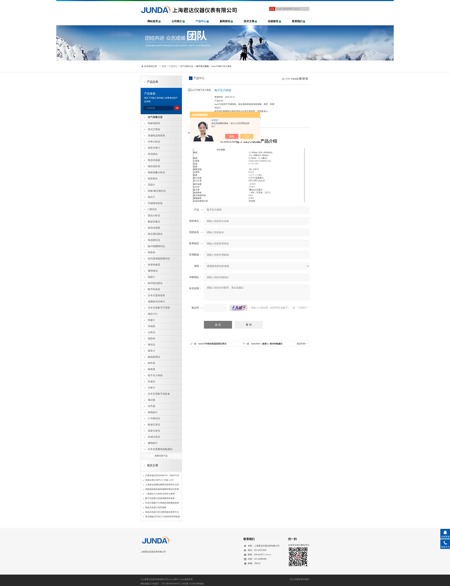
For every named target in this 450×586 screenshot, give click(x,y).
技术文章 (249, 21)
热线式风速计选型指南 (155, 507)
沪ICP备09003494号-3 (171, 583)
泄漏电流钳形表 (156, 135)
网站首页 (152, 21)
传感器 (151, 326)
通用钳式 (153, 271)
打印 (288, 79)
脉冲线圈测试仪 (156, 246)
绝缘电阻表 (154, 123)
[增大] (306, 78)
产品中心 (201, 21)
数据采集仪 (154, 221)
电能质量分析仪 (156, 172)
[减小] (300, 78)
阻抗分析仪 (154, 215)
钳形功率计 (154, 148)
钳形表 (151, 252)
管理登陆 (199, 583)
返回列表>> (302, 343)
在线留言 (273, 21)
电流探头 (153, 154)
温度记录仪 (154, 430)
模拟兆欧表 (154, 166)
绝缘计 (151, 320)
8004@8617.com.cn (291, 9)
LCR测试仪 (154, 418)
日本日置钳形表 (156, 295)
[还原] (303, 78)
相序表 (151, 363)
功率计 (151, 387)
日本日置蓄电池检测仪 (160, 449)
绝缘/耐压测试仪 (157, 191)
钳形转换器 (154, 264)
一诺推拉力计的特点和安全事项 (160, 494)
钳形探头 (153, 178)
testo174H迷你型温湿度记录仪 (212, 343)
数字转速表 (154, 289)
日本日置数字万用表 (159, 307)
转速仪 (151, 381)
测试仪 (151, 344)
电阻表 (151, 338)
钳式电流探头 (155, 283)
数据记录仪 (154, 424)
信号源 (151, 406)
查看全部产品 (161, 456)
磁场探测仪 (154, 357)
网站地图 (145, 583)
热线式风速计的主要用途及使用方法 (162, 512)
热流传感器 (154, 227)
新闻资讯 (225, 21)
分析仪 (151, 332)
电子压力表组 (155, 375)
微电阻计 (153, 443)
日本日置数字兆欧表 (159, 394)
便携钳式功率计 (156, 301)
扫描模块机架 (155, 203)
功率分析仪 (154, 141)
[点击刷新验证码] (238, 308)
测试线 (151, 400)
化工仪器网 (295, 579)
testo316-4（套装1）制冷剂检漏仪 (266, 343)
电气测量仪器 (187, 66)
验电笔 (151, 369)
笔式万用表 (154, 129)
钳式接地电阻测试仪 (159, 258)
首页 (164, 66)
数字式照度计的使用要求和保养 (160, 498)
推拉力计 (153, 314)
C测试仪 (152, 209)
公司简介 (177, 21)
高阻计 (151, 184)
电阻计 (151, 277)
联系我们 (297, 21)
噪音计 (151, 350)
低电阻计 (153, 412)
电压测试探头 (155, 234)
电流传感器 (154, 160)
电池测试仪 (154, 240)
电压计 (151, 197)
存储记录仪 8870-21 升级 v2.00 (159, 480)
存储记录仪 (154, 437)
